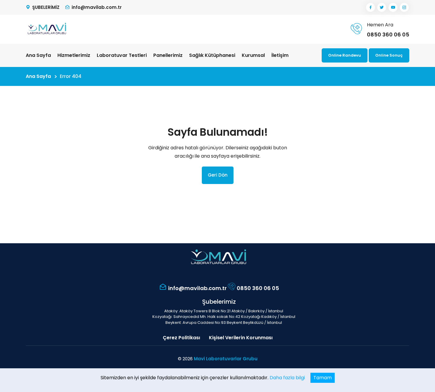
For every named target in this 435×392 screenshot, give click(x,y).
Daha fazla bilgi (287, 377)
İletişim (280, 55)
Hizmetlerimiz (73, 55)
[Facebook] (370, 7)
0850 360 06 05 (388, 34)
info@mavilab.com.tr (97, 7)
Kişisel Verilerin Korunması (241, 337)
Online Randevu (344, 55)
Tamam (322, 377)
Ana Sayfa (38, 55)
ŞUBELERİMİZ (45, 7)
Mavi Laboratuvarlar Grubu (225, 359)
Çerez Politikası (181, 337)
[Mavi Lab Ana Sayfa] (46, 29)
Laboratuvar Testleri (122, 55)
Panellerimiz (168, 55)
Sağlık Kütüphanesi (212, 55)
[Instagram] (404, 7)
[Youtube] (393, 7)
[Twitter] (381, 7)
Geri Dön (218, 175)
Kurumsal (253, 55)
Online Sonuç (389, 55)
